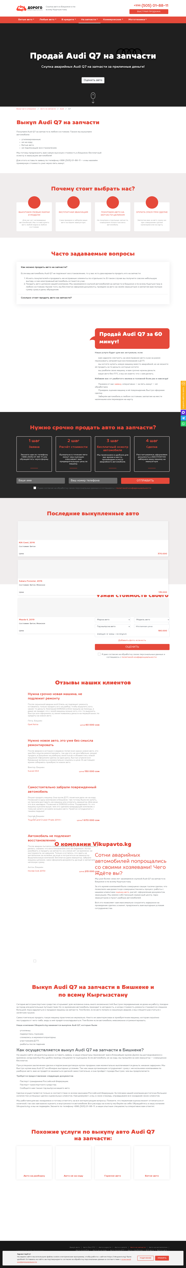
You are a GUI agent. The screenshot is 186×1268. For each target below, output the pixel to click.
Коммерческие (112, 19)
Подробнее (145, 1258)
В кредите (67, 19)
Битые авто (25, 19)
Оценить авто (93, 80)
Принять (162, 1258)
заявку (118, 384)
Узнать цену (145, 954)
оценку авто (122, 892)
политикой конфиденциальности (133, 488)
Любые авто (46, 19)
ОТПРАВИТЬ (145, 481)
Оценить (132, 647)
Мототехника (136, 19)
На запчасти (88, 19)
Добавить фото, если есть (132, 640)
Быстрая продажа (148, 12)
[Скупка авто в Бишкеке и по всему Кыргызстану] (29, 8)
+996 (151, 6)
